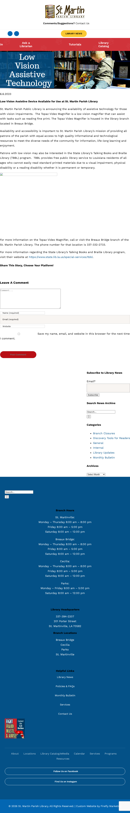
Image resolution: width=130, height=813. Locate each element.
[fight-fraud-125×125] (15, 719)
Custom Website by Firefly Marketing (99, 806)
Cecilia (65, 644)
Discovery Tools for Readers (111, 438)
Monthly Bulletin (104, 457)
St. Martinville (65, 654)
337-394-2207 (65, 616)
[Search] (75, 758)
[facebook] (10, 33)
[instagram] (16, 33)
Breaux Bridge (65, 639)
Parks (65, 649)
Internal (98, 447)
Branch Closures (104, 433)
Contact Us (66, 23)
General (98, 443)
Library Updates (103, 452)
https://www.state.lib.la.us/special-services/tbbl (61, 257)
